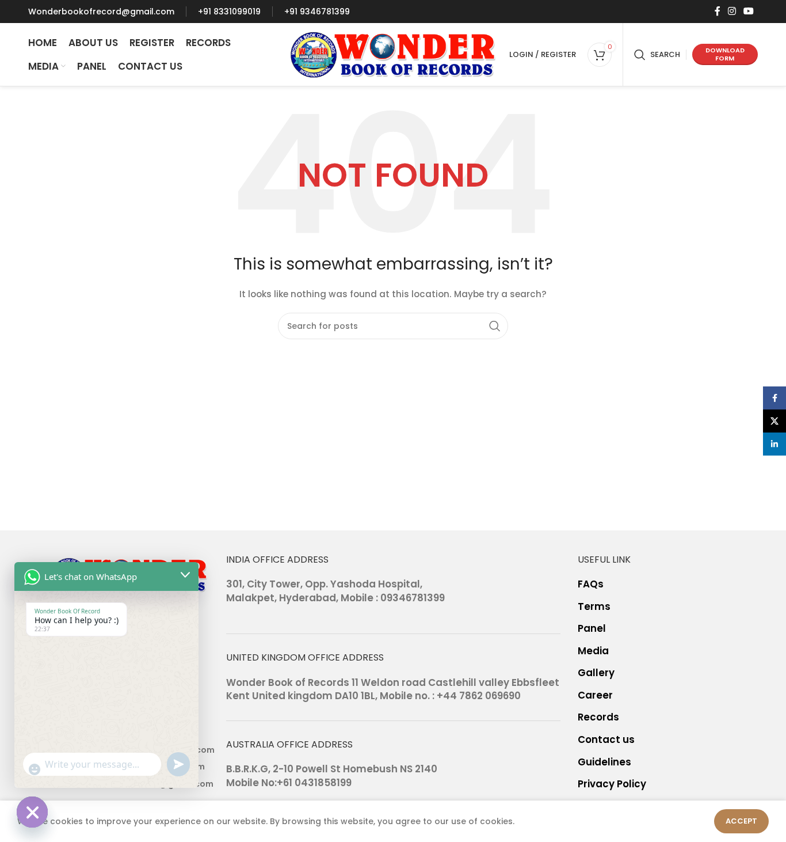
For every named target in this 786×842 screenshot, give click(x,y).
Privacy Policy (612, 784)
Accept (741, 821)
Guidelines (604, 762)
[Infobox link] (101, 11)
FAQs (591, 584)
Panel (592, 628)
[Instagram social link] (731, 11)
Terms (594, 606)
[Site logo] (393, 53)
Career (595, 695)
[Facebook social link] (717, 11)
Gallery (596, 673)
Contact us (606, 739)
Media (593, 651)
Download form (725, 53)
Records (598, 717)
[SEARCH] (495, 326)
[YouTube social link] (749, 11)
